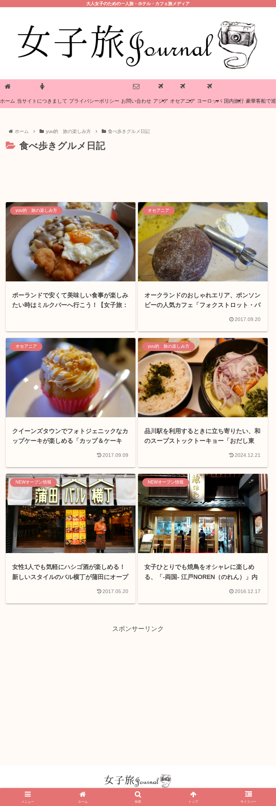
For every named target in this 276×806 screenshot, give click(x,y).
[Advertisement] (138, 174)
